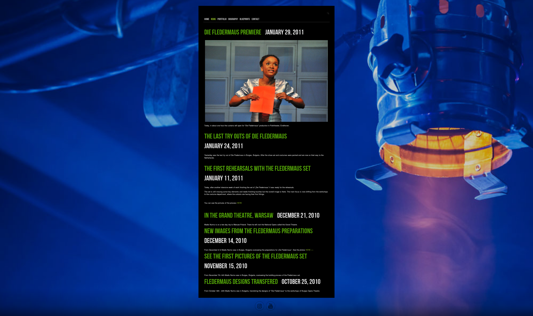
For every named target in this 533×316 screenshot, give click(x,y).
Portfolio (222, 19)
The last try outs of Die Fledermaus (245, 136)
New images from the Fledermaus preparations (258, 230)
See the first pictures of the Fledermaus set (255, 256)
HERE (239, 203)
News (213, 19)
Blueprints (245, 19)
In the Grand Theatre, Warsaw (238, 215)
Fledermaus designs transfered (241, 281)
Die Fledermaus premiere (232, 32)
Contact (255, 19)
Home (206, 19)
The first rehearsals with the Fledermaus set (257, 168)
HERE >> (309, 249)
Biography (233, 19)
